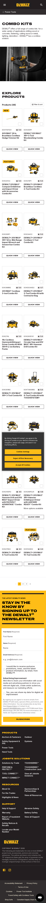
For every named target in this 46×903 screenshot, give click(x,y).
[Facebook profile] (4, 870)
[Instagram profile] (10, 870)
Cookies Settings (23, 452)
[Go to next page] (30, 583)
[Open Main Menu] (4, 4)
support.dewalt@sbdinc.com (14, 708)
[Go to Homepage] (23, 5)
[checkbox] (19, 124)
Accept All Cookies (23, 465)
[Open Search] (41, 4)
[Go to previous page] (15, 583)
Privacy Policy (12, 706)
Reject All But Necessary (23, 458)
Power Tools (10, 12)
